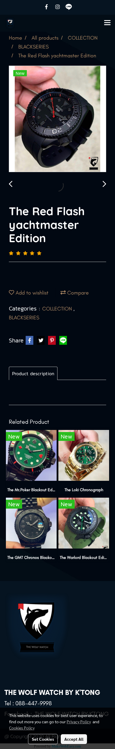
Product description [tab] (33, 373)
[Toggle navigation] (107, 23)
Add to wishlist (31, 292)
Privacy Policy (79, 721)
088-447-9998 (33, 703)
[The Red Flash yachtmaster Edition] (57, 119)
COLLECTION (57, 308)
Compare (77, 292)
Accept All (73, 739)
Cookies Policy (21, 727)
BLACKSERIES (24, 317)
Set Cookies (43, 739)
